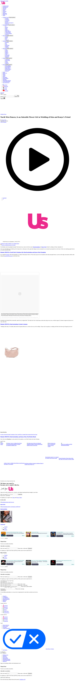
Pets (6, 43)
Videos (4, 75)
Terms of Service (6, 625)
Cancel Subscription (6, 81)
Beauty (6, 37)
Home (6, 53)
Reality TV (5, 14)
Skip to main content (4, 0)
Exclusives (7, 19)
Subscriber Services (6, 659)
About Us (4, 596)
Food (6, 44)
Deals (6, 49)
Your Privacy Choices (50, 648)
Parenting (7, 42)
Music (6, 28)
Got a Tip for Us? (6, 82)
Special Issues (5, 658)
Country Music (8, 32)
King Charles (7, 69)
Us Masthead (5, 597)
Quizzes (6, 62)
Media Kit (5, 600)
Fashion (6, 36)
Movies (6, 27)
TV (5, 26)
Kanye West (44, 246)
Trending (6, 18)
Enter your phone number (5, 586)
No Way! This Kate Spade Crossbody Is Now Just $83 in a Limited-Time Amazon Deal (16, 434)
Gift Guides (7, 54)
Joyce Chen (4, 119)
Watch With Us (8, 31)
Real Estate (7, 45)
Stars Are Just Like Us (9, 22)
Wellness (6, 46)
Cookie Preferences (6, 628)
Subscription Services (7, 80)
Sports (4, 10)
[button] (37, 95)
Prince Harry (7, 67)
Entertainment (5, 6)
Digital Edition (5, 78)
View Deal (35, 434)
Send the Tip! (3, 590)
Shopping (4, 11)
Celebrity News (6, 5)
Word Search (7, 60)
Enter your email (3, 585)
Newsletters (5, 77)
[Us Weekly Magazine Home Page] (3, 3)
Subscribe (4, 79)
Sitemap (4, 601)
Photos (4, 74)
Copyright (5, 627)
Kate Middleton (8, 66)
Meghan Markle (8, 68)
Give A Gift (5, 657)
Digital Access (5, 654)
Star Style (4, 8)
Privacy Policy (19, 497)
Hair (6, 38)
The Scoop (2, 588)
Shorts (4, 15)
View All (6, 23)
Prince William (8, 65)
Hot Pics (6, 21)
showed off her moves (8, 255)
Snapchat (7, 254)
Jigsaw (6, 61)
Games (4, 12)
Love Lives (7, 20)
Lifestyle (4, 9)
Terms (13, 497)
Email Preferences (6, 599)
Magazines (5, 13)
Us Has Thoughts (8, 33)
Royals (4, 64)
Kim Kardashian (36, 246)
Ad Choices (5, 649)
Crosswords (7, 59)
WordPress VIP (22, 679)
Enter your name (3, 584)
